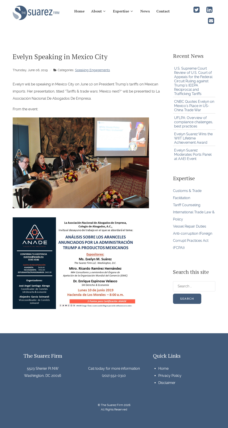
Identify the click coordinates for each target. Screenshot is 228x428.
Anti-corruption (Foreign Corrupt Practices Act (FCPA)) (192, 240)
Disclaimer (166, 383)
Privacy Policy (169, 375)
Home (163, 368)
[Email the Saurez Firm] (210, 22)
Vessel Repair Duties (189, 226)
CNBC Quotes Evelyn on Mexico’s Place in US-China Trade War (194, 105)
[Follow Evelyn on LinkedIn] (209, 11)
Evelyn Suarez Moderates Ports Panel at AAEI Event (193, 154)
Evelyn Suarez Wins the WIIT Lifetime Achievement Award (193, 138)
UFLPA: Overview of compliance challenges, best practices (193, 122)
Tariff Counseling (186, 205)
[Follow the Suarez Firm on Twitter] (196, 11)
